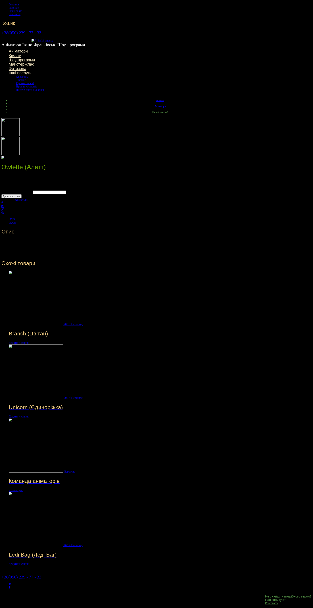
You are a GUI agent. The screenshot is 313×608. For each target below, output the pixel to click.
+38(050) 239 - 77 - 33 (21, 32)
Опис (12, 218)
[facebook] (9, 587)
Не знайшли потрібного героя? (288, 596)
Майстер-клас (21, 64)
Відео (12, 222)
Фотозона (17, 68)
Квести (15, 55)
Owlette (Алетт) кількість (16, 192)
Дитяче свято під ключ (30, 89)
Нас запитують (276, 600)
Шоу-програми (22, 60)
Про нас (14, 7)
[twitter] (10, 584)
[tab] (160, 219)
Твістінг (21, 80)
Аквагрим (22, 76)
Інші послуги (20, 73)
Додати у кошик (11, 196)
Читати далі (16, 490)
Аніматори (18, 51)
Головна (14, 4)
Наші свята (15, 10)
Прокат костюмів (26, 86)
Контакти (14, 14)
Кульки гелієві (25, 83)
